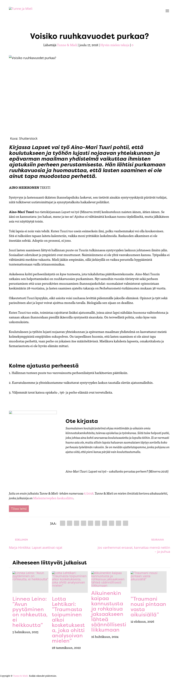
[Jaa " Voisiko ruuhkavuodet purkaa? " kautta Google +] (76, 523)
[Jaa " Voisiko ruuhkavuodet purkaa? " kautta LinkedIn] (97, 523)
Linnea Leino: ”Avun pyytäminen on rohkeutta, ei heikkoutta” (30, 612)
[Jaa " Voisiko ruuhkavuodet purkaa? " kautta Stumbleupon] (111, 523)
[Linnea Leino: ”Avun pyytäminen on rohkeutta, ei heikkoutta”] (30, 582)
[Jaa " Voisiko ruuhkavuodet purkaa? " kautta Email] (118, 523)
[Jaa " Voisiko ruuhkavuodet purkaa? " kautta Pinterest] (90, 523)
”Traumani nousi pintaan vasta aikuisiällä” (148, 606)
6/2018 (89, 493)
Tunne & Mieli (67, 44)
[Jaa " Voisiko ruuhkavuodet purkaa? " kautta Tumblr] (83, 523)
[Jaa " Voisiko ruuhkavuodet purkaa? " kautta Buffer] (104, 523)
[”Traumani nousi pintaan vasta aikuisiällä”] (148, 582)
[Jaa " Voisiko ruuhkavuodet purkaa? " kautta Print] (125, 523)
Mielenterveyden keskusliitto (53, 497)
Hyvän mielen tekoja (114, 44)
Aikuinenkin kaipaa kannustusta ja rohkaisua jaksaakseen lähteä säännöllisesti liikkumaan (108, 611)
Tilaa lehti (19, 508)
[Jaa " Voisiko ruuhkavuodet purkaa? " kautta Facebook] (62, 523)
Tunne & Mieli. (20, 676)
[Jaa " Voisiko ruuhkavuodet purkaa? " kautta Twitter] (69, 523)
